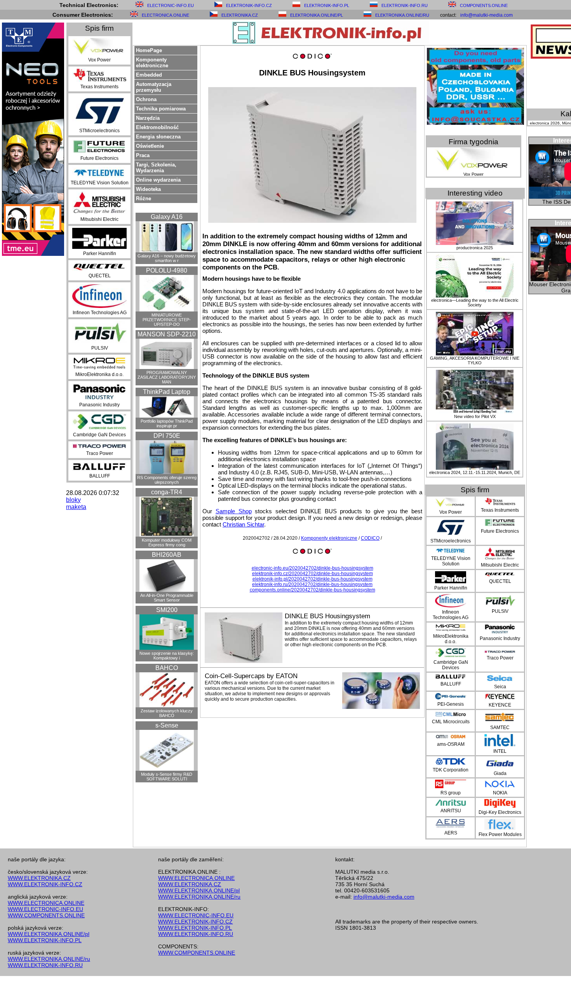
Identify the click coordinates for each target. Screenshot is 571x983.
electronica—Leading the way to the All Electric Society (475, 302)
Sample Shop (234, 511)
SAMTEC (500, 727)
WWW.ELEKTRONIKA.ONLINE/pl (48, 934)
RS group (450, 793)
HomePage (149, 50)
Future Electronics (99, 158)
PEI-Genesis (450, 704)
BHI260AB (166, 554)
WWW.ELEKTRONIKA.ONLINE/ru (49, 959)
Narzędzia (148, 118)
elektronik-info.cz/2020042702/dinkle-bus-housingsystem (312, 573)
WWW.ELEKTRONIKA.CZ (39, 878)
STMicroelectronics (99, 130)
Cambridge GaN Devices (99, 434)
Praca (143, 155)
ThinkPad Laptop (166, 391)
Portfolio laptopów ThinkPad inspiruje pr (167, 423)
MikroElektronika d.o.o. (99, 374)
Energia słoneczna (158, 137)
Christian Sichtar (243, 524)
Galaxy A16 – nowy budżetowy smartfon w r (167, 258)
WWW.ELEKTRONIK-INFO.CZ (45, 884)
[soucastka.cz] (475, 122)
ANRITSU (450, 810)
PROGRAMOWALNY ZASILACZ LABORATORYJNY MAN (167, 377)
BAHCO (166, 668)
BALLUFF (99, 476)
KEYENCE (500, 705)
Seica (500, 686)
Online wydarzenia (158, 180)
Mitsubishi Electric (99, 219)
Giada (500, 773)
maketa (76, 507)
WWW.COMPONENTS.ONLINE (46, 915)
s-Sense (166, 725)
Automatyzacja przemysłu (153, 87)
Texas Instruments (99, 86)
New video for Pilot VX (475, 416)
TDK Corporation (450, 770)
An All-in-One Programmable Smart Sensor (166, 597)
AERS (450, 833)
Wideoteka (148, 189)
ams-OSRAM (451, 744)
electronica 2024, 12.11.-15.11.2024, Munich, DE (474, 472)
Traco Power (99, 453)
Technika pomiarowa (161, 109)
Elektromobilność (157, 127)
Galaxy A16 (167, 216)
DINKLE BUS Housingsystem (327, 616)
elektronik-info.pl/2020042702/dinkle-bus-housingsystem (312, 579)
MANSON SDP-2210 (167, 334)
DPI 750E (166, 435)
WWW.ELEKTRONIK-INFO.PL (45, 940)
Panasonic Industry (99, 405)
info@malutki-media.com (486, 15)
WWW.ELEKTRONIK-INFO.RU (45, 965)
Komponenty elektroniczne (152, 62)
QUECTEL (100, 275)
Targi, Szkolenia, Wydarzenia (156, 167)
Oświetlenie (150, 146)
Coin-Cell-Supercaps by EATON (251, 676)
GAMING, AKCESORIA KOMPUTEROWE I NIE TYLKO (474, 360)
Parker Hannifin (99, 253)
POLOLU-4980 (166, 270)
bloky (73, 500)
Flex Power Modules (500, 834)
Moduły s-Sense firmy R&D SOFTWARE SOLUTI (166, 776)
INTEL (500, 751)
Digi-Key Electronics (500, 812)
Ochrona (146, 99)
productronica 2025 (474, 247)
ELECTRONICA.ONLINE (165, 15)
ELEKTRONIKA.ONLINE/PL (316, 15)
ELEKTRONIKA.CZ (239, 15)
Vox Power (99, 60)
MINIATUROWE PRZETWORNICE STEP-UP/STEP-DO (167, 320)
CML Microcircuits (451, 721)
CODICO (370, 538)
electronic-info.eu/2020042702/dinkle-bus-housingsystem (312, 568)
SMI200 (167, 610)
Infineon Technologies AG (100, 312)
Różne (143, 198)
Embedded (149, 75)
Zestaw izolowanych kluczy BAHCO (167, 713)
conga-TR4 (166, 492)
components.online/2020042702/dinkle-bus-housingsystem (312, 590)
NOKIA (500, 793)
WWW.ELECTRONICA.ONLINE (46, 903)
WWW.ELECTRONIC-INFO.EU (45, 909)
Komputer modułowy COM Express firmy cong (166, 542)
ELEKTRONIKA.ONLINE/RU (402, 15)
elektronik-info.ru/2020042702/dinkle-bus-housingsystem (312, 584)
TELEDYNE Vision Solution (100, 182)
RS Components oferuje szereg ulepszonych (167, 480)
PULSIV (99, 348)
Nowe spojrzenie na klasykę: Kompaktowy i (166, 655)
